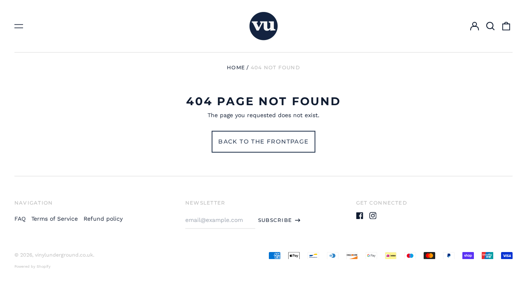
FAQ (20, 218)
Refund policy (103, 218)
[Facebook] (360, 215)
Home (236, 67)
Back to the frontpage (263, 141)
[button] (490, 26)
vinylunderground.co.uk (64, 255)
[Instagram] (373, 215)
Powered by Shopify (32, 266)
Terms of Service (54, 218)
